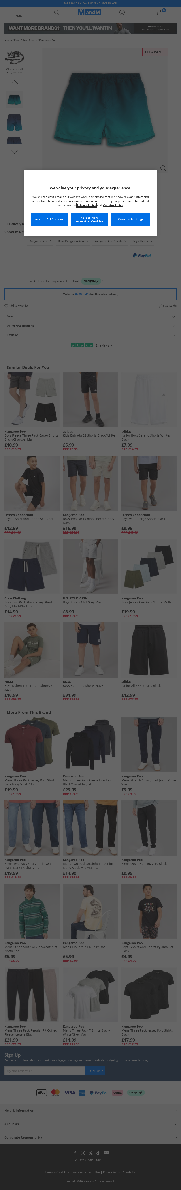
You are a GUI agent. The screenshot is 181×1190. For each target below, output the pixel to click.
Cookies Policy (113, 205)
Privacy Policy (86, 205)
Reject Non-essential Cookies (89, 219)
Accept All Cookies (49, 219)
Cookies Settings (130, 219)
